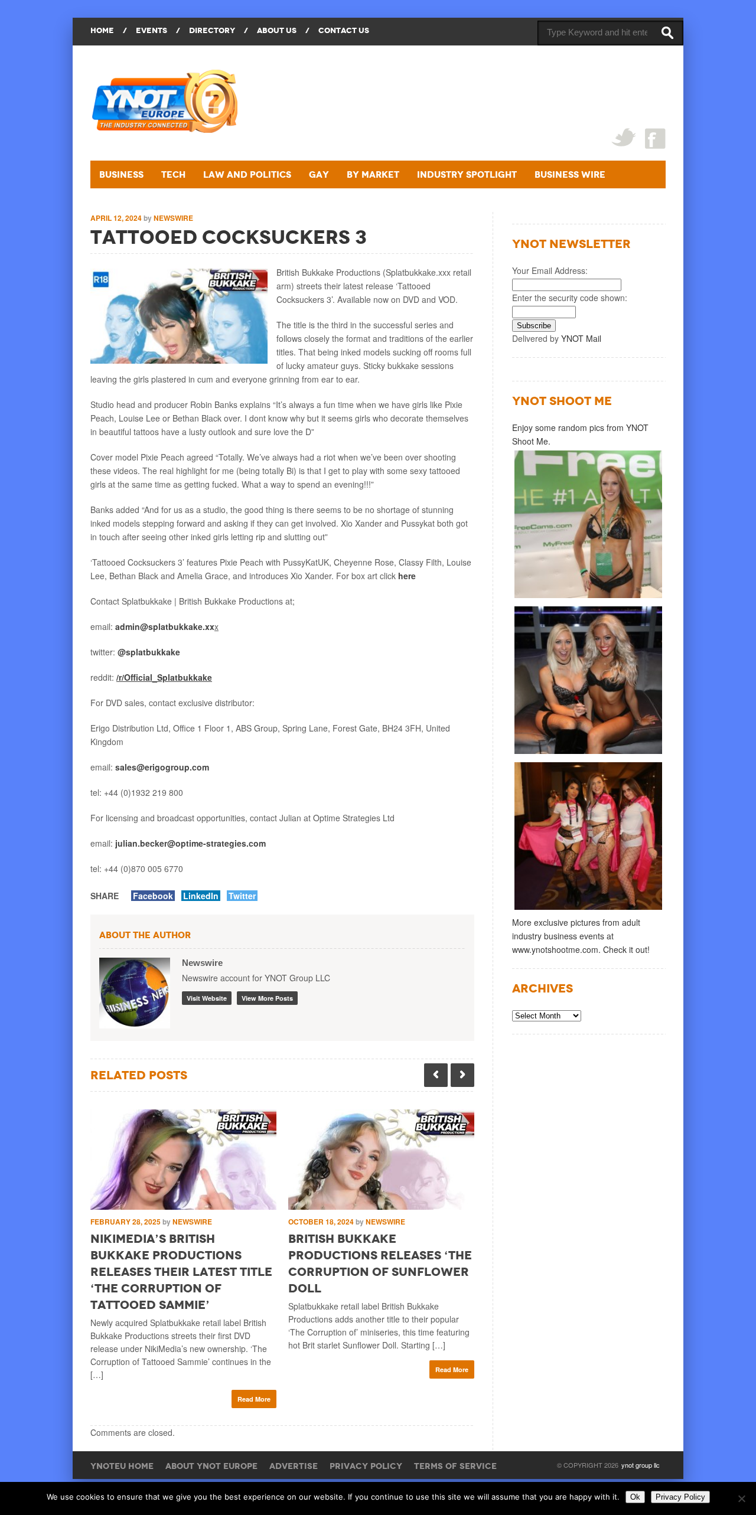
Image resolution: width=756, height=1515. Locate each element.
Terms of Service (455, 1466)
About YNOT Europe (211, 1466)
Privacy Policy (366, 1466)
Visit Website (207, 998)
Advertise (293, 1466)
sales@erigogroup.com (162, 767)
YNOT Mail (581, 338)
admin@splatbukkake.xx (164, 626)
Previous (436, 1075)
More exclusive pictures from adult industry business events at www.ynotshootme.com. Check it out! (581, 935)
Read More (254, 1399)
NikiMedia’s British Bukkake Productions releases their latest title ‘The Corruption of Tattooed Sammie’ (181, 1271)
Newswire (173, 218)
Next (462, 1075)
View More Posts (267, 998)
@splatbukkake (149, 652)
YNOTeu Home (122, 1466)
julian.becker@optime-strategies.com (190, 843)
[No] (741, 1498)
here (407, 576)
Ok (635, 1497)
